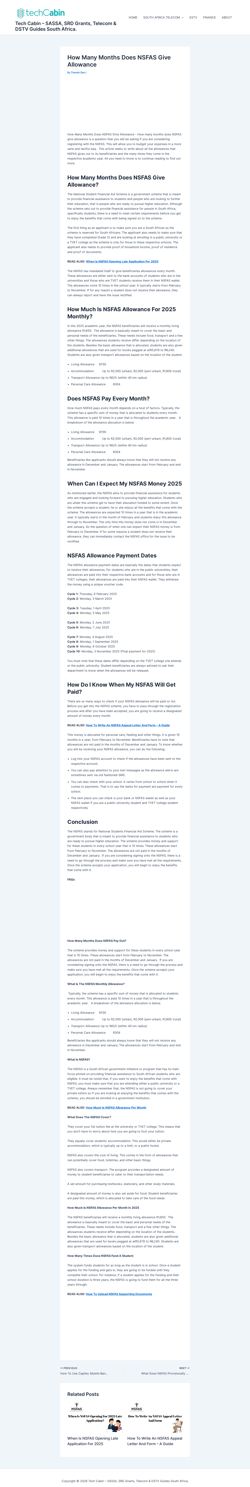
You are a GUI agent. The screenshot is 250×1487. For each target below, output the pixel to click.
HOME (133, 17)
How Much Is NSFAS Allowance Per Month (116, 1107)
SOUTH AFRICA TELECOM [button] (161, 17)
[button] (182, 17)
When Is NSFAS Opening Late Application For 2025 (122, 261)
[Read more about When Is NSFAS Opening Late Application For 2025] (95, 1417)
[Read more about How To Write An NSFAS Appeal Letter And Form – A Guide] (155, 1417)
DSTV (193, 17)
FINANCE (209, 17)
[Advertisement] (125, 105)
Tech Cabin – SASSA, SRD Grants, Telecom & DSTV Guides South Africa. (65, 26)
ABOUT (227, 17)
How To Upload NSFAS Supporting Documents (119, 1294)
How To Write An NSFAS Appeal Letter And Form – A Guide (128, 725)
